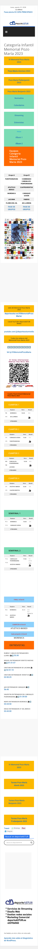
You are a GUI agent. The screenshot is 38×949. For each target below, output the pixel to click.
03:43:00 (7, 711)
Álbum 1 (19, 137)
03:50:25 (7, 677)
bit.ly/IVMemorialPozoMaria (19, 352)
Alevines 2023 (24, 71)
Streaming (19, 115)
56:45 (6, 689)
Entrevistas (19, 122)
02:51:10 (10, 670)
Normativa (19, 98)
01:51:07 (11, 663)
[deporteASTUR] (19, 21)
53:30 (16, 655)
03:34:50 (7, 704)
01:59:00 (23, 697)
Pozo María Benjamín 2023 (19, 91)
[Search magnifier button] (31, 842)
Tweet (6, 828)
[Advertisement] (19, 282)
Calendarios (19, 105)
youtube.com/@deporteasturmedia (19, 331)
